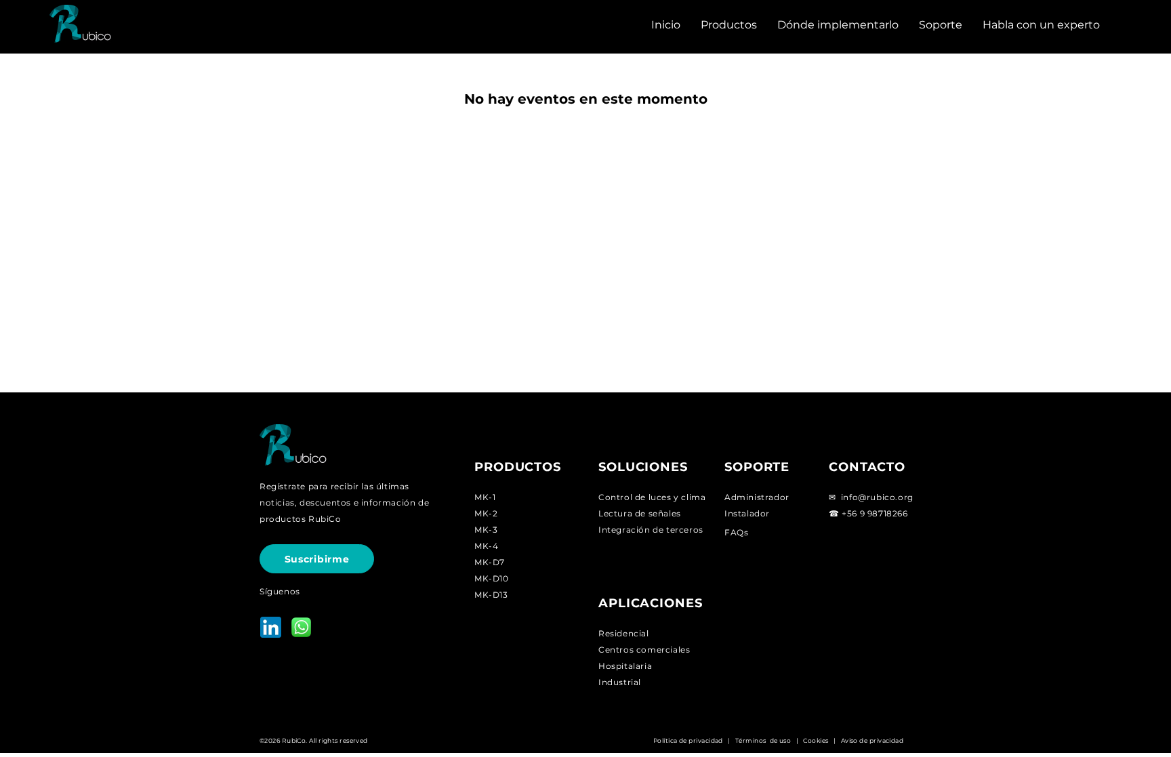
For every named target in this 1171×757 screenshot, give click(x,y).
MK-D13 (491, 595)
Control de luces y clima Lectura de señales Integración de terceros (651, 513)
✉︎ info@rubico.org (871, 497)
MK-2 (485, 513)
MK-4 (486, 546)
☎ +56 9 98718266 (868, 513)
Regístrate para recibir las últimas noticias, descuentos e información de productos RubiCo (344, 502)
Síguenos (280, 591)
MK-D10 (491, 578)
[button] (729, 25)
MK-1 (484, 497)
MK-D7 (489, 562)
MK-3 (485, 530)
